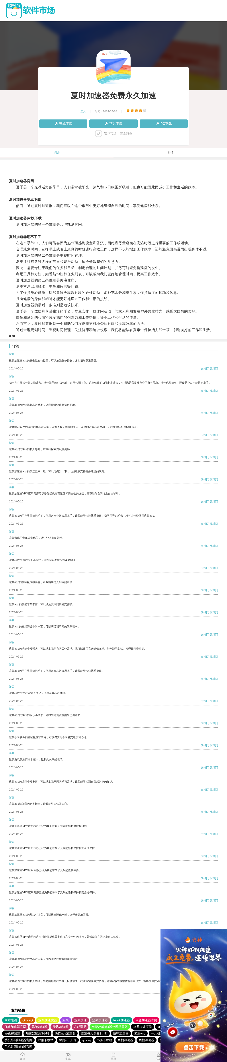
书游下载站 (104, 1040)
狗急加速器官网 (146, 1020)
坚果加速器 (100, 1020)
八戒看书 (80, 1027)
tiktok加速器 (121, 1020)
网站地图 (10, 1020)
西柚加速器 (125, 1040)
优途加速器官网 (15, 1027)
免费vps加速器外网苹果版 (110, 1027)
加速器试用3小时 (37, 1033)
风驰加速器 (39, 1027)
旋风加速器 (60, 1027)
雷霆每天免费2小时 (94, 1033)
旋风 (66, 1020)
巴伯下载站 (45, 1040)
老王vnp (139, 1033)
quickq (86, 1040)
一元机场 (157, 1033)
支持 (203, 368)
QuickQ (27, 1020)
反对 (212, 368)
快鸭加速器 (121, 1033)
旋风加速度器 (47, 1020)
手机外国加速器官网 (18, 1040)
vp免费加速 (12, 1033)
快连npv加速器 (65, 1033)
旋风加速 (80, 1020)
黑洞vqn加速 (67, 1040)
